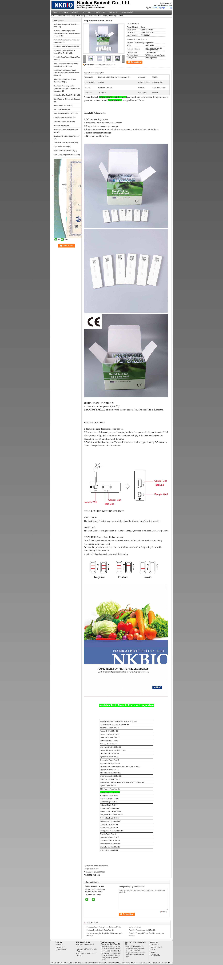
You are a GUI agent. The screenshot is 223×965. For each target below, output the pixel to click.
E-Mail (153, 950)
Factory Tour (86, 12)
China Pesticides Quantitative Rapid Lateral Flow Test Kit (81, 962)
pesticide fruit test (135, 927)
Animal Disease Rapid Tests (64, 143)
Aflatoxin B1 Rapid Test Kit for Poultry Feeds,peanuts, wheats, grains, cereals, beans (111, 956)
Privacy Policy (55, 962)
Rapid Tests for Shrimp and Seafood (67, 99)
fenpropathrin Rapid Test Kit (105, 64)
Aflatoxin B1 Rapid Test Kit (111, 951)
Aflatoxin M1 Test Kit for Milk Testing (87, 950)
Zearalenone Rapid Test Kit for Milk (86, 954)
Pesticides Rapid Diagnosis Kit (65, 46)
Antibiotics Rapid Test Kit (63, 122)
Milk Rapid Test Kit (60, 110)
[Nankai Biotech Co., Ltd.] (171, 8)
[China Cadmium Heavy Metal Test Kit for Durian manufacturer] (63, 4)
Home (55, 12)
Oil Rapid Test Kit (60, 126)
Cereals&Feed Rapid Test (63, 118)
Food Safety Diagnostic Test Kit (65, 155)
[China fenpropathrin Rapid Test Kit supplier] (103, 38)
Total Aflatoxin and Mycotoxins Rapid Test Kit (110, 943)
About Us (75, 12)
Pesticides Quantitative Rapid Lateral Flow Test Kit (83, 16)
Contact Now (136, 62)
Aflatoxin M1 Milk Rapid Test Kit (85, 945)
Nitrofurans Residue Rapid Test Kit (66, 136)
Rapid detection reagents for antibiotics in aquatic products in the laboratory (67, 88)
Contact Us (113, 12)
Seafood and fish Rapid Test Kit (65, 95)
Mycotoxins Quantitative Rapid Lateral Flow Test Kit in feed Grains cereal (66, 72)
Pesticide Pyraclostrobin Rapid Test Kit (99, 930)
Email (170, 5)
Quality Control (100, 12)
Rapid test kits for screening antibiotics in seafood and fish (136, 955)
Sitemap (153, 952)
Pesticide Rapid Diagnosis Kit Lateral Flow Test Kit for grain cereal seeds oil (67, 33)
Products (64, 12)
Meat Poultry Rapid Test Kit (63, 114)
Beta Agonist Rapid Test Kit (64, 151)
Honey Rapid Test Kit (61, 106)
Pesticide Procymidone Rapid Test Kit (142, 930)
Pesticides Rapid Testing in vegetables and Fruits (103, 927)
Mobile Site (156, 955)
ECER (170, 962)
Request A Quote (160, 5)
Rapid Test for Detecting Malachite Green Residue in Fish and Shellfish (135, 948)
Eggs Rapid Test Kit (61, 147)
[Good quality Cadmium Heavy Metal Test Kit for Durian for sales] (82, 238)
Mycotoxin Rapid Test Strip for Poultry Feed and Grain (111, 947)
